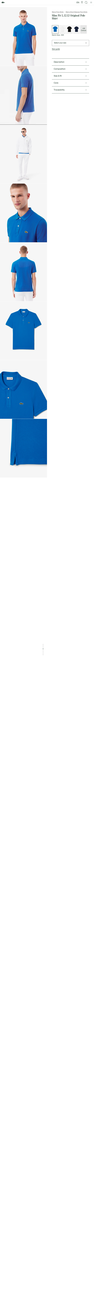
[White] (62, 29)
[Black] (69, 29)
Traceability (59, 90)
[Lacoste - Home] (3, 2)
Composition (59, 69)
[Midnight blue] (76, 29)
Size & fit (58, 76)
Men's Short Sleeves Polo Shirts (76, 12)
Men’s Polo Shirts (58, 12)
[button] (82, 2)
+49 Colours (83, 29)
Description (59, 62)
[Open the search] (86, 2)
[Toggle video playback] (4, 120)
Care (56, 83)
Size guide (56, 49)
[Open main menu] (91, 2)
